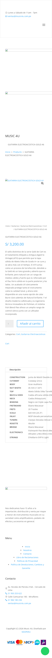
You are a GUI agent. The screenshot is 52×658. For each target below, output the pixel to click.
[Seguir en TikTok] (31, 529)
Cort (45, 226)
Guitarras (15, 226)
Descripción (15, 369)
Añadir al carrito (30, 323)
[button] (42, 183)
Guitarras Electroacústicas (31, 226)
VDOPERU (26, 632)
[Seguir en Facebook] (20, 529)
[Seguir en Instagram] (26, 529)
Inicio (7, 226)
